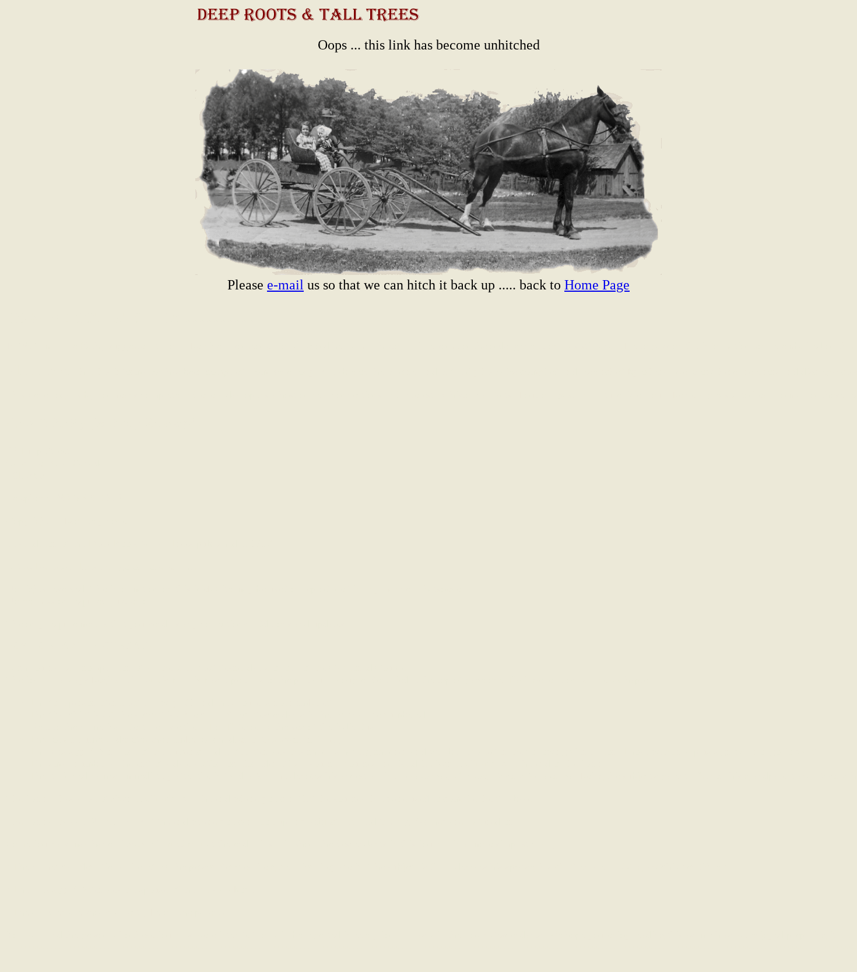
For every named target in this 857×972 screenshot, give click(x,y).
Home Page (597, 284)
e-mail (285, 284)
